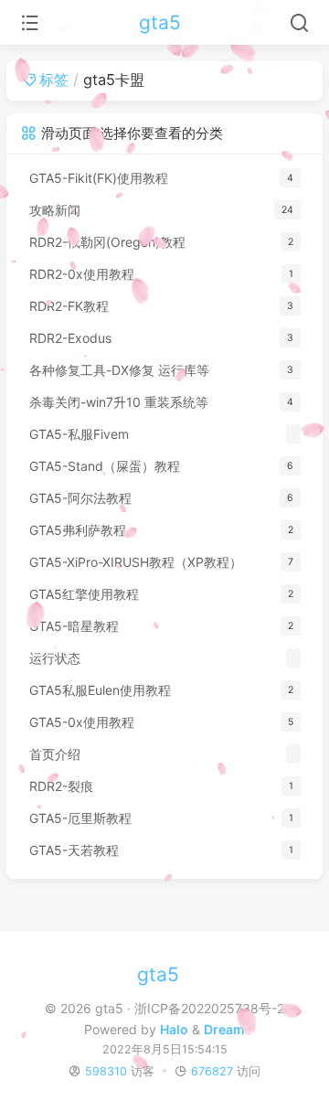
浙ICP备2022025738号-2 (209, 1008)
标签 (54, 79)
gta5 (160, 22)
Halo (174, 1029)
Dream (224, 1029)
